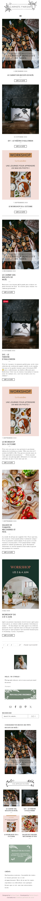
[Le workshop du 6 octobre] (20, 175)
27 (20, 645)
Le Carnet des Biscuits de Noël (20, 75)
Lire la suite (20, 81)
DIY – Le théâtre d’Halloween (20, 141)
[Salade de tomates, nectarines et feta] (20, 519)
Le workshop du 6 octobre (20, 206)
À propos (8, 686)
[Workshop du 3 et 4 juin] (20, 608)
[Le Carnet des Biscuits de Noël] (20, 44)
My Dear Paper (14, 895)
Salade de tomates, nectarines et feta (9, 528)
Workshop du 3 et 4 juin (9, 615)
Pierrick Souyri (33, 895)
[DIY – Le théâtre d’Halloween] (20, 110)
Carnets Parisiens (20, 6)
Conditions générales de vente (25, 897)
